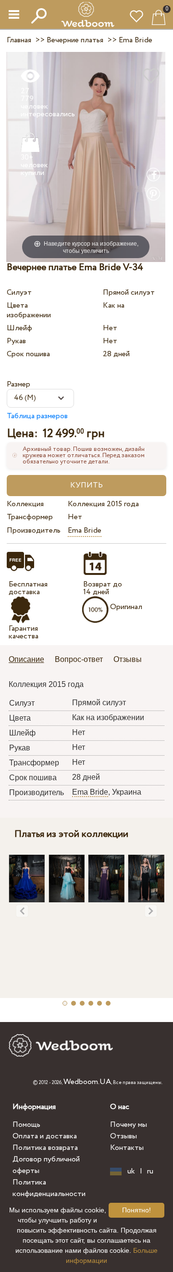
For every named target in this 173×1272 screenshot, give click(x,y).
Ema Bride (84, 530)
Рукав (16, 341)
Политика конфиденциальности (49, 1188)
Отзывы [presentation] (127, 659)
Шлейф (19, 328)
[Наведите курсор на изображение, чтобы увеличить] (85, 156)
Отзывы (123, 1136)
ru (150, 1171)
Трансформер (30, 517)
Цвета (17, 305)
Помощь (26, 1124)
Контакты (127, 1147)
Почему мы (128, 1124)
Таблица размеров (37, 416)
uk (131, 1171)
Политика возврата (45, 1147)
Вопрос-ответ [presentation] (79, 659)
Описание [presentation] (26, 659)
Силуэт (19, 292)
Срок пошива (28, 354)
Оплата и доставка (44, 1136)
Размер (18, 384)
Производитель (34, 530)
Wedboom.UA (87, 1081)
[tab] (30, 660)
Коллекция (25, 504)
